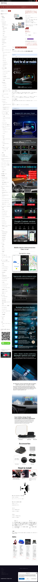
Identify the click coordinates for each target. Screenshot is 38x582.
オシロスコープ (4, 309)
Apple (3, 26)
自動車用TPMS (4, 275)
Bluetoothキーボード (6, 107)
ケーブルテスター (5, 296)
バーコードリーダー (5, 94)
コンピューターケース (5, 111)
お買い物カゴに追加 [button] (14, 541)
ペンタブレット (5, 131)
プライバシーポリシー (28, 580)
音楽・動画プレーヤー (5, 182)
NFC (2, 95)
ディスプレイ (4, 298)
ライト (3, 319)
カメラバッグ (4, 223)
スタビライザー (4, 214)
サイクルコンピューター (6, 261)
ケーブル (4, 74)
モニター (3, 142)
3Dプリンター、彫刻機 (5, 305)
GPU (3, 48)
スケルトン (3, 19)
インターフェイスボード (6, 71)
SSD (3, 56)
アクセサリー (5, 62)
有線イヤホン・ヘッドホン (6, 204)
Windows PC (4, 39)
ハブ (3, 69)
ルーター (4, 120)
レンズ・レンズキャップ (6, 216)
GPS (2, 274)
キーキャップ (5, 102)
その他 (4, 116)
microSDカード (5, 64)
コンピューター (3, 21)
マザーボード (4, 46)
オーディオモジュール (5, 200)
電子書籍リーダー (4, 173)
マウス (4, 133)
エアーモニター (4, 307)
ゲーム (2, 230)
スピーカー (4, 85)
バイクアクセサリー (5, 266)
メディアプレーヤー (4, 177)
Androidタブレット (5, 24)
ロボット (3, 249)
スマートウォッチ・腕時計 (5, 164)
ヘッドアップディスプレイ (29, 42)
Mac (3, 35)
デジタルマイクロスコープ (6, 160)
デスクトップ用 (5, 148)
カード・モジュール (6, 114)
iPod (3, 33)
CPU (3, 44)
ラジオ (3, 180)
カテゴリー (2, 569)
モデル (26, 33)
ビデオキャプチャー (6, 143)
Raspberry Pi (4, 42)
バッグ (2, 253)
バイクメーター (4, 285)
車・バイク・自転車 (4, 260)
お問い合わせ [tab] (24, 47)
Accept (22, 578)
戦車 (3, 246)
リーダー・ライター (6, 97)
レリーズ (3, 220)
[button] (36, 573)
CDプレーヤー (4, 190)
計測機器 (3, 314)
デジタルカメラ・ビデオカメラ (6, 206)
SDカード (4, 65)
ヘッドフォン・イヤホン (6, 89)
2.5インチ (4, 58)
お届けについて (3, 572)
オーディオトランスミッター (6, 198)
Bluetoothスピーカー (5, 195)
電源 (3, 152)
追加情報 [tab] (17, 47)
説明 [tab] (13, 47)
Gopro (3, 209)
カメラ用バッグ (4, 255)
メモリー (3, 135)
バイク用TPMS (4, 270)
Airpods (3, 188)
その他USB (4, 76)
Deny (27, 578)
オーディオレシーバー (5, 202)
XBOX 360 (3, 237)
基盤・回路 (4, 300)
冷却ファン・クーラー (5, 147)
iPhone (4, 31)
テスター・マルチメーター (6, 310)
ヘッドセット (5, 87)
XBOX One (3, 239)
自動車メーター (4, 289)
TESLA (3, 265)
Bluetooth (3, 82)
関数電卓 (3, 17)
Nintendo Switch (4, 231)
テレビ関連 (3, 154)
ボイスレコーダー (5, 178)
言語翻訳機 (3, 175)
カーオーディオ (4, 280)
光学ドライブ (5, 55)
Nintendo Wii (4, 233)
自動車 (3, 251)
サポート (2, 571)
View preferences (33, 578)
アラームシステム (5, 268)
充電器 (4, 80)
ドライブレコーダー (5, 284)
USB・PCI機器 (4, 68)
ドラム (3, 326)
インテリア (3, 316)
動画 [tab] (20, 47)
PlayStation (4, 235)
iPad (3, 29)
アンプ (3, 196)
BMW (3, 263)
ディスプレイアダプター (6, 78)
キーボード (4, 83)
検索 (9, 10)
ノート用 (4, 150)
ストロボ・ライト (5, 211)
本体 (3, 145)
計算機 (2, 16)
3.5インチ (4, 60)
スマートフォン (3, 166)
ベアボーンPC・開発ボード (6, 124)
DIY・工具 (3, 295)
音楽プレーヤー (4, 184)
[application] (6, 355)
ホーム (2, 568)
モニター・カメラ (5, 291)
